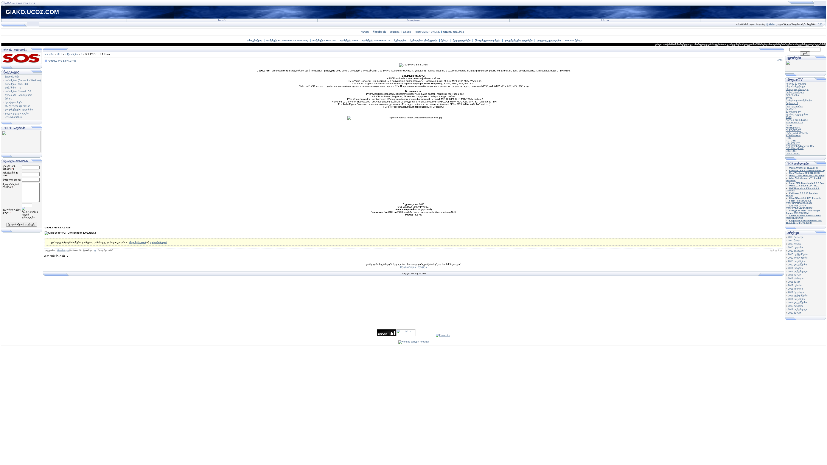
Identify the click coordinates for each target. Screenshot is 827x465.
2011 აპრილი (796, 278)
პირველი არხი (794, 106)
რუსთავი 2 (792, 103)
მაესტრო (791, 109)
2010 (59, 54)
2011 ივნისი (795, 285)
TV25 (788, 117)
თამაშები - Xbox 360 (324, 40)
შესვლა (605, 20)
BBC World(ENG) (795, 148)
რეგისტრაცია (413, 20)
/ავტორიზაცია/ (158, 242)
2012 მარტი (794, 313)
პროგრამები (254, 40)
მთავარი (222, 20)
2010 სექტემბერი (798, 254)
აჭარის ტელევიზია (797, 114)
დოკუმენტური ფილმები (519, 40)
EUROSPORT (793, 130)
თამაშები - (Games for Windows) (23, 80)
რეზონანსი (792, 95)
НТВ (788, 138)
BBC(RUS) (791, 151)
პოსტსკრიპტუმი (795, 92)
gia (95, 250)
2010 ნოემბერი (796, 261)
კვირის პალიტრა (796, 83)
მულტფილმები (462, 40)
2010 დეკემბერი (797, 264)
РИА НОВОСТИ (794, 122)
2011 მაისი (794, 282)
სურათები (400, 40)
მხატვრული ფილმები (487, 40)
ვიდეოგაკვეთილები (549, 40)
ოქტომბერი (71, 54)
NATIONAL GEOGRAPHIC (800, 145)
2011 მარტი (794, 275)
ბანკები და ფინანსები (799, 100)
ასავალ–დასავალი (797, 89)
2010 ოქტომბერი (798, 257)
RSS (820, 24)
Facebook (379, 31)
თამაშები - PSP (349, 40)
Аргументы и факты (797, 120)
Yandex (365, 32)
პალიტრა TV (793, 111)
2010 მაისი (794, 240)
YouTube (395, 32)
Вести (789, 125)
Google (407, 32)
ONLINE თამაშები (453, 32)
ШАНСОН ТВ (793, 143)
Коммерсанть (793, 127)
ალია (789, 97)
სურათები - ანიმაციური (423, 40)
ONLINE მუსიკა (574, 40)
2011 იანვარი (796, 268)
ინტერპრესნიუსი (795, 86)
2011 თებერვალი (798, 271)
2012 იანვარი (796, 306)
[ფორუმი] (804, 70)
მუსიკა (445, 40)
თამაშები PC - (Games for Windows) (287, 40)
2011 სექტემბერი (798, 295)
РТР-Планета (793, 135)
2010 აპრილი (796, 237)
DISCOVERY (793, 153)
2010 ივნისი (795, 244)
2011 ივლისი (795, 288)
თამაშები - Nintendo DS (376, 40)
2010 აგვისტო (796, 251)
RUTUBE (791, 140)
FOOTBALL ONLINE (797, 133)
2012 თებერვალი (798, 309)
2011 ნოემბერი (796, 299)
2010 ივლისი (795, 247)
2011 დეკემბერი (797, 302)
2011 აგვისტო (796, 292)
